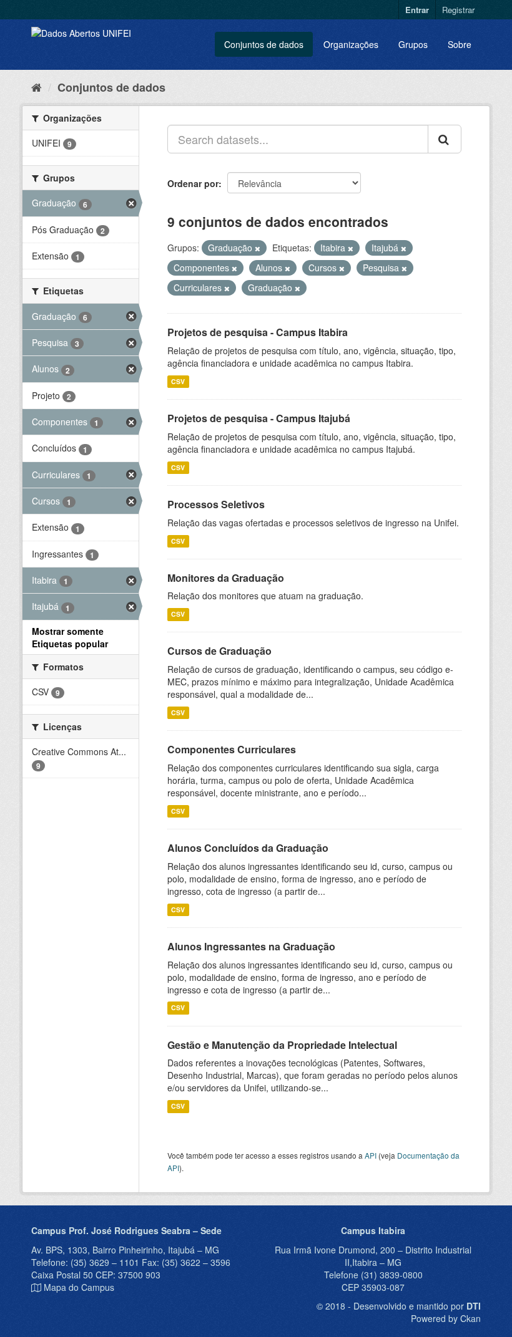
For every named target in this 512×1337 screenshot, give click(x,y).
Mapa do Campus (79, 1287)
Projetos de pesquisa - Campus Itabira (257, 332)
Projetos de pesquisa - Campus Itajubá (258, 418)
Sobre (459, 44)
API (371, 1155)
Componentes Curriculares (231, 749)
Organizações (350, 44)
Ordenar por (193, 183)
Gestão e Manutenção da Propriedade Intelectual (282, 1045)
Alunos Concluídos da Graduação (247, 848)
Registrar (458, 10)
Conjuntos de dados (263, 44)
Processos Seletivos (216, 504)
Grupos (413, 44)
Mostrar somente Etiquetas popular (70, 637)
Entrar (417, 10)
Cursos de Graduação (219, 651)
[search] (444, 139)
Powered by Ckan (446, 1318)
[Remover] (257, 248)
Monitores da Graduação (225, 578)
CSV (178, 381)
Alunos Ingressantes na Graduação (251, 946)
